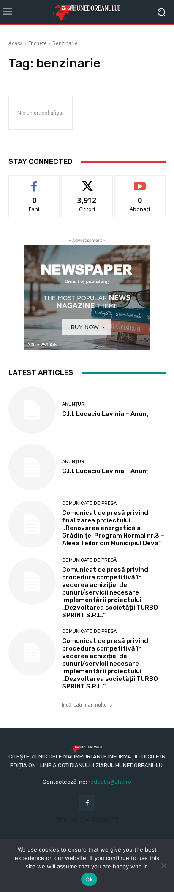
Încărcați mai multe (84, 704)
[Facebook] (87, 803)
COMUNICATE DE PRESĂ (89, 503)
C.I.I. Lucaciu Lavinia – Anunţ (105, 414)
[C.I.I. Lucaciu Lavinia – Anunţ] (32, 410)
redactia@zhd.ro (109, 782)
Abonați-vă (140, 182)
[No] (163, 865)
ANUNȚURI (74, 404)
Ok (89, 879)
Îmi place (34, 182)
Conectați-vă (87, 182)
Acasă (15, 43)
